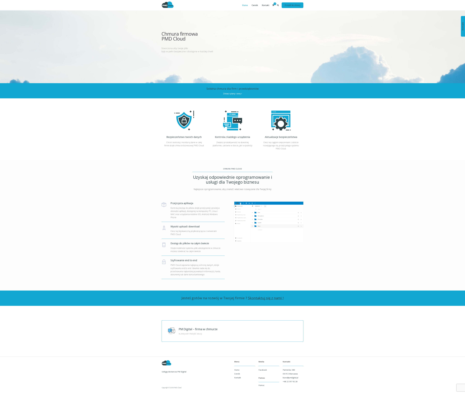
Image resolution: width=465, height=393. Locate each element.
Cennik (237, 374)
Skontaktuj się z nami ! (266, 298)
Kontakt (237, 378)
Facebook (263, 370)
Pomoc (262, 385)
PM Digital (181, 371)
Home (236, 370)
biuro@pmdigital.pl (290, 378)
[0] (273, 5)
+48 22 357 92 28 (290, 381)
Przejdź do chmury (292, 5)
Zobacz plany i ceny (232, 93)
